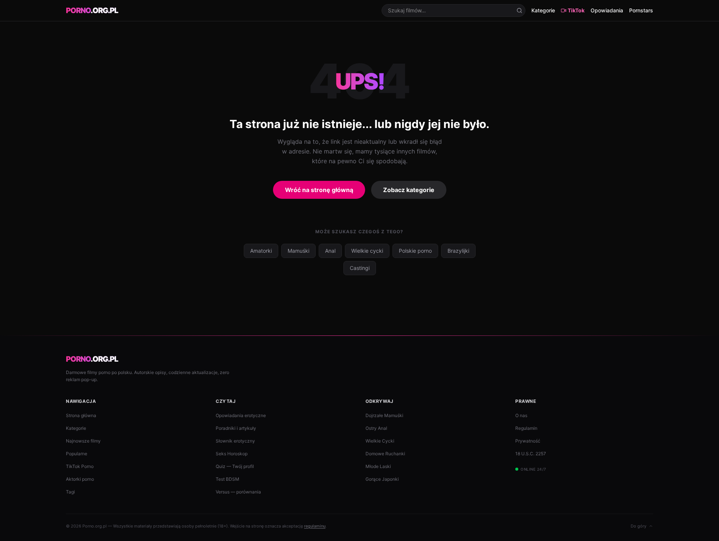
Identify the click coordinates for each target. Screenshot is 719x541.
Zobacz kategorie (408, 190)
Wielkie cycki (367, 250)
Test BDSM (227, 479)
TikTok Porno (80, 466)
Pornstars (641, 10)
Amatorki (261, 250)
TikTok (576, 10)
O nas (521, 415)
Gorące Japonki (382, 479)
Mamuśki (298, 250)
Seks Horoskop (232, 453)
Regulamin (526, 428)
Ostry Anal (376, 428)
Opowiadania (607, 10)
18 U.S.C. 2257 (530, 453)
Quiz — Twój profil (235, 466)
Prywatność (527, 441)
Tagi (70, 492)
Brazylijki (458, 250)
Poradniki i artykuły (236, 428)
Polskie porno (415, 250)
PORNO (92, 10)
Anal (330, 250)
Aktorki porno (80, 479)
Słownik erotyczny (235, 441)
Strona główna (81, 415)
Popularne (76, 453)
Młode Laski (378, 466)
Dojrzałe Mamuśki (384, 415)
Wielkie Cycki (379, 441)
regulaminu (314, 526)
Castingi (360, 268)
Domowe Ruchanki (385, 453)
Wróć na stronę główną (319, 190)
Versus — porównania (238, 492)
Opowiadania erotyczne (241, 415)
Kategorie (543, 10)
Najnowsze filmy (83, 441)
